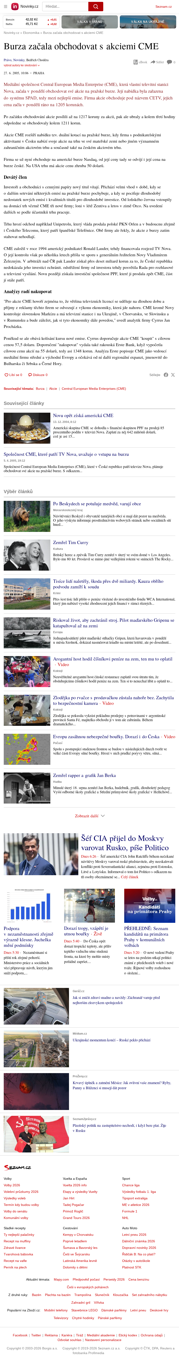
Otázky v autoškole (136, 1261)
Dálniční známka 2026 (138, 1241)
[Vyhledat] (95, 6)
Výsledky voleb (15, 1198)
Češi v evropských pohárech (88, 1287)
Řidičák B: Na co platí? (138, 1254)
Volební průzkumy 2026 (21, 1192)
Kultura (58, 549)
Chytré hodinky (83, 1318)
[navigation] (5, 6)
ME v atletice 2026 (135, 1205)
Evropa (58, 632)
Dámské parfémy (114, 1310)
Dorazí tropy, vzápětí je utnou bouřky (86, 931)
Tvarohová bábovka (18, 1254)
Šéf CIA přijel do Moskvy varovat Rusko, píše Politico (125, 842)
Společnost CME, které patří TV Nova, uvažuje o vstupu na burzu (66, 454)
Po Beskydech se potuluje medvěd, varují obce (97, 503)
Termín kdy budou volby (21, 1205)
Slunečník (102, 1295)
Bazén (36, 1295)
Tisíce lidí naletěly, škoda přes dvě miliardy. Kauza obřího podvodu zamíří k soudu (108, 584)
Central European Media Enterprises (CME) (94, 388)
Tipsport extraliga (135, 1198)
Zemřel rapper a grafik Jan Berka (84, 775)
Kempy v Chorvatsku (78, 1234)
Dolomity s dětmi (75, 1267)
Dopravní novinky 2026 (139, 1248)
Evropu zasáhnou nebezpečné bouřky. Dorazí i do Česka (106, 736)
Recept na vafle (15, 1261)
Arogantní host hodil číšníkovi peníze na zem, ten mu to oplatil (112, 659)
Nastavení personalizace (103, 1340)
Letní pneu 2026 (134, 1234)
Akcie (53, 388)
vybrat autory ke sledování (20, 65)
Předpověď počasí (86, 1279)
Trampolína (82, 1295)
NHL (125, 1218)
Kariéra (67, 1335)
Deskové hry (159, 1310)
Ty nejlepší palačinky (19, 1234)
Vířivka (99, 1302)
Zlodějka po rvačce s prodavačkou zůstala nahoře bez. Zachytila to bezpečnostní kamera (113, 700)
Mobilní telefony (56, 1310)
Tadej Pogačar (73, 1205)
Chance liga (131, 1185)
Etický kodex (128, 1335)
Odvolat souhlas (69, 1340)
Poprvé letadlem (75, 1241)
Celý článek (129, 876)
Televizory (61, 1318)
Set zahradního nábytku (149, 1295)
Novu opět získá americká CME (83, 415)
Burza (40, 388)
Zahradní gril (80, 1302)
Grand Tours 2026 (76, 1218)
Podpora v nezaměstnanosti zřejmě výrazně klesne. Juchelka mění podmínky (28, 936)
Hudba (57, 781)
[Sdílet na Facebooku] (166, 374)
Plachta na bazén (58, 1295)
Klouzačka (120, 1295)
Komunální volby (16, 1218)
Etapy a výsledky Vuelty (80, 1192)
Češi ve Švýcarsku (76, 1254)
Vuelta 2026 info (75, 1185)
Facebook (20, 1335)
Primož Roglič (73, 1211)
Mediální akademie (101, 1335)
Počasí (57, 743)
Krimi (56, 593)
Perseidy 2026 (114, 1279)
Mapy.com (61, 1279)
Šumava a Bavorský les (80, 1248)
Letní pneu (138, 1310)
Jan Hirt (68, 1198)
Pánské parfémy (110, 1318)
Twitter (36, 1335)
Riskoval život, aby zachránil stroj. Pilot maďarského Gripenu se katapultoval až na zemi (113, 623)
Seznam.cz (163, 6)
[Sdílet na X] (173, 374)
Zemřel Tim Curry (70, 542)
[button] (27, 428)
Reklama (51, 1335)
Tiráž (79, 1335)
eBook (143, 62)
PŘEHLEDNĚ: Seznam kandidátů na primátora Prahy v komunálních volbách (146, 936)
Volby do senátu (15, 1211)
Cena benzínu (138, 1279)
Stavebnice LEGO (84, 1310)
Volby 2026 (12, 1185)
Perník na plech (15, 1267)
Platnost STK (131, 1267)
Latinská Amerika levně (80, 1261)
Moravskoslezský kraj (68, 510)
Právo (7, 60)
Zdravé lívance (15, 1248)
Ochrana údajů (152, 1335)
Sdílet (160, 62)
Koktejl (57, 671)
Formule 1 (129, 1211)
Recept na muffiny (17, 1241)
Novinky (18, 60)
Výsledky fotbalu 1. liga (139, 1192)
